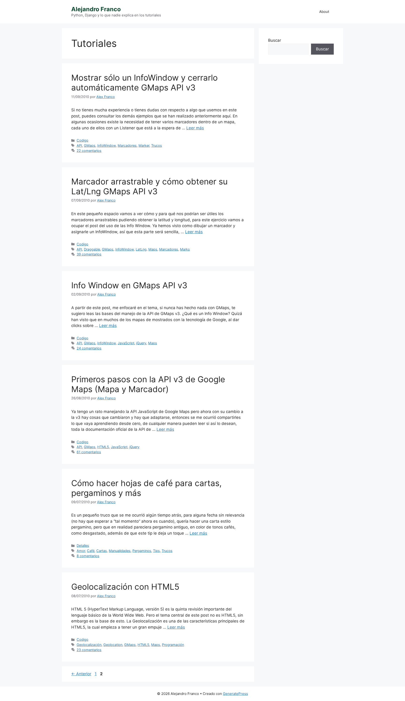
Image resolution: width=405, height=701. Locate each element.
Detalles (83, 545)
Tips (156, 551)
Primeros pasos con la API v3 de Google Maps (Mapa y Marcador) (148, 384)
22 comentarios (89, 151)
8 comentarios (88, 556)
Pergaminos (141, 551)
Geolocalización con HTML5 (125, 587)
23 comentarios (89, 650)
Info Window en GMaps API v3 (129, 285)
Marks (185, 249)
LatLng (141, 249)
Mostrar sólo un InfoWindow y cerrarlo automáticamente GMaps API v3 (144, 82)
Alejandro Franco (96, 9)
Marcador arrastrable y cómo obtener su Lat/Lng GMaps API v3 (149, 186)
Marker (144, 145)
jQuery (141, 343)
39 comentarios (89, 254)
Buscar (274, 40)
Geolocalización (89, 645)
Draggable (92, 249)
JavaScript (126, 343)
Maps (152, 249)
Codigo (82, 140)
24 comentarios (89, 348)
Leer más (195, 128)
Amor (81, 551)
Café (90, 551)
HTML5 (103, 447)
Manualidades (120, 551)
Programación (173, 645)
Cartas (101, 551)
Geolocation (112, 645)
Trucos (156, 145)
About (324, 11)
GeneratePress (235, 693)
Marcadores (127, 145)
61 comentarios (89, 452)
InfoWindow (106, 145)
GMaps (89, 145)
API (79, 145)
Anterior (81, 673)
